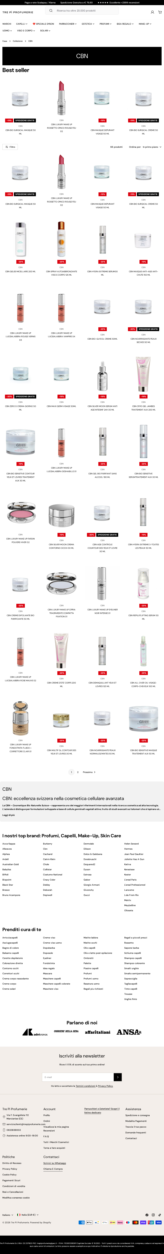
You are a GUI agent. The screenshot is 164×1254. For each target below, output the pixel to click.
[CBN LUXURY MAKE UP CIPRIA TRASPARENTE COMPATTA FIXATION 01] (61, 583)
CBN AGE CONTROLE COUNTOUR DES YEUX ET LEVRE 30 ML (102, 548)
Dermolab (89, 843)
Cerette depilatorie (12, 958)
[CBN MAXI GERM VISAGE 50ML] (61, 374)
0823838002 (14, 1130)
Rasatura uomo (91, 983)
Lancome (129, 889)
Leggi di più (8, 815)
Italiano (6, 1215)
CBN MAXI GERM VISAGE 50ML (61, 406)
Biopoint (6, 879)
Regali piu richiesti (93, 988)
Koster (127, 874)
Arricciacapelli (10, 937)
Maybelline (130, 905)
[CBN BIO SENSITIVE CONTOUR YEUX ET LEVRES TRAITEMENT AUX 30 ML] (20, 441)
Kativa (127, 864)
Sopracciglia (130, 978)
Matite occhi (90, 942)
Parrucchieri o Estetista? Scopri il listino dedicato (101, 1110)
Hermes (128, 848)
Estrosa (87, 874)
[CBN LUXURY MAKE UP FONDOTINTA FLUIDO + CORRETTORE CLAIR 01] (20, 718)
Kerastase (129, 869)
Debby (46, 884)
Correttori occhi (10, 973)
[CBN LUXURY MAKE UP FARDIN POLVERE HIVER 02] (20, 512)
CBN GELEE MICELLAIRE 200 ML (20, 271)
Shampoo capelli (133, 958)
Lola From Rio (131, 895)
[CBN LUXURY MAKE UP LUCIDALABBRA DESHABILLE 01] (61, 441)
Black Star (7, 884)
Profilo (46, 1115)
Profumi (88, 973)
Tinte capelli (130, 988)
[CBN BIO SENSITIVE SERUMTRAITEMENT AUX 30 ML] (143, 441)
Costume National (52, 874)
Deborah (47, 889)
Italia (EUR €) (28, 1214)
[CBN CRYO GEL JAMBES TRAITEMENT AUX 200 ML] (143, 374)
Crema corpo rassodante (15, 978)
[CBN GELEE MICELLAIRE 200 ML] (20, 239)
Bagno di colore (10, 947)
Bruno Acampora (11, 895)
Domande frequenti (135, 1132)
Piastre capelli (91, 968)
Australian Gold (10, 864)
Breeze (6, 889)
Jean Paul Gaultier (133, 854)
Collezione (18, 41)
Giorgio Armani (92, 884)
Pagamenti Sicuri (11, 1180)
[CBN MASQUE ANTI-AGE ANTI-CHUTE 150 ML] (143, 239)
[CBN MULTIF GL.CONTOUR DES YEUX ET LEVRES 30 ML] (61, 718)
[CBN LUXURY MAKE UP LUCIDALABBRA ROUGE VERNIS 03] (20, 307)
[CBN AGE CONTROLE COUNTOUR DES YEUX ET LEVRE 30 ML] (102, 512)
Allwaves (7, 848)
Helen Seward (131, 843)
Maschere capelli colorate (56, 983)
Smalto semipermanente (137, 973)
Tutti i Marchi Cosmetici (56, 1142)
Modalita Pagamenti (136, 1121)
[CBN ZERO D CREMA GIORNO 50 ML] (20, 374)
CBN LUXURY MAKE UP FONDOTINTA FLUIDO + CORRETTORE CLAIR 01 (20, 748)
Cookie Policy (9, 1174)
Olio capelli (89, 947)
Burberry (47, 843)
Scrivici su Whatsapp (54, 1163)
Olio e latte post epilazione (98, 953)
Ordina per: (135, 146)
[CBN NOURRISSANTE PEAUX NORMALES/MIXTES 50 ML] (102, 718)
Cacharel (47, 854)
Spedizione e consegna (137, 1115)
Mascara (47, 973)
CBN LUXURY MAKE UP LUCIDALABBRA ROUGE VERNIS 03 (20, 336)
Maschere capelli (52, 978)
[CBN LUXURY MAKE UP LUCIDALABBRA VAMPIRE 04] (61, 307)
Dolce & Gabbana (93, 854)
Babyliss (6, 869)
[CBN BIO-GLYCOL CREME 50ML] (102, 307)
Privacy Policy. (105, 1086)
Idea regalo (49, 968)
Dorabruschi (90, 859)
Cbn (45, 848)
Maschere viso (50, 988)
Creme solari (9, 988)
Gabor (87, 879)
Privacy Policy (9, 1168)
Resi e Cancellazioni (12, 1191)
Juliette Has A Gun (134, 859)
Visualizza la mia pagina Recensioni (56, 1128)
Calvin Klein (49, 859)
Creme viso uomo (52, 942)
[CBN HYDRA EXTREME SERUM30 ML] (102, 239)
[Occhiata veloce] (33, 87)
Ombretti (89, 958)
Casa (4, 41)
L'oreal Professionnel (134, 884)
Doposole (48, 953)
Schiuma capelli (132, 953)
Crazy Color (49, 879)
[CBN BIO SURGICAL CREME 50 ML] (143, 98)
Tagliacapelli (130, 983)
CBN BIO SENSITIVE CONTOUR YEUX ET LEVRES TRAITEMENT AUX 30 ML (20, 477)
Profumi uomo (91, 978)
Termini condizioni (86, 1086)
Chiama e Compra (53, 1168)
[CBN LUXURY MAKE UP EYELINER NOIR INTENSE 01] (102, 583)
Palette (87, 963)
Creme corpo (9, 983)
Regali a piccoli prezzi (135, 937)
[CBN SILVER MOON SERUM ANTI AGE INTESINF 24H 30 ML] (102, 374)
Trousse (128, 994)
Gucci (87, 895)
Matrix (127, 900)
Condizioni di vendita (13, 1186)
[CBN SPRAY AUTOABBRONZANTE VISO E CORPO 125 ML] (61, 239)
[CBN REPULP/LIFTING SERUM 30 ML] (143, 583)
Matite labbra (91, 937)
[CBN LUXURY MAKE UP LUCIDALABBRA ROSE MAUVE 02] (20, 650)
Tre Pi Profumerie (20, 1222)
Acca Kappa (8, 843)
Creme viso (49, 937)
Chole (46, 864)
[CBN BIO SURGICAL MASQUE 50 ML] (20, 98)
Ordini (46, 1121)
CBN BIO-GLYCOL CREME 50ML (102, 339)
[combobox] (82, 10)
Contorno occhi (10, 968)
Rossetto (129, 942)
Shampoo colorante (134, 963)
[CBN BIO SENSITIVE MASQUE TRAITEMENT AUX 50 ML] (143, 718)
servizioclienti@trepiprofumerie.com (26, 1124)
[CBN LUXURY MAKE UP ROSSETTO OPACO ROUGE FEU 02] (61, 98)
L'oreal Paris (130, 879)
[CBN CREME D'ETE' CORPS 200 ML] (61, 650)
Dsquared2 (89, 864)
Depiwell (47, 895)
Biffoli (5, 874)
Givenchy (89, 889)
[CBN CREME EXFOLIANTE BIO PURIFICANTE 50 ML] (20, 583)
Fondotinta (49, 963)
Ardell (5, 859)
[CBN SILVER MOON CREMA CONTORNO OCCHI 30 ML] (61, 512)
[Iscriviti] (118, 1077)
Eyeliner (47, 958)
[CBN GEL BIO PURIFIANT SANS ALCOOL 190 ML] (102, 441)
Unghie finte (130, 999)
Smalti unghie (131, 968)
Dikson (87, 848)
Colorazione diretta (12, 963)
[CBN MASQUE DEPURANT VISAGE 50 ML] (102, 98)
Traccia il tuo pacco (135, 1126)
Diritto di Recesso (11, 1163)
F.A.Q (46, 1136)
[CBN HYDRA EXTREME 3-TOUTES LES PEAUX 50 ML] (143, 512)
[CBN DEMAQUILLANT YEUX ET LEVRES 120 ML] (102, 650)
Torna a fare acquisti (54, 1147)
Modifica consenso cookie (16, 1197)
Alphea (6, 854)
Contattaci (131, 1138)
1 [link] (71, 772)
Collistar (47, 869)
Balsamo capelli (10, 953)
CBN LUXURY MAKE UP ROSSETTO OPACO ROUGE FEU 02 (61, 128)
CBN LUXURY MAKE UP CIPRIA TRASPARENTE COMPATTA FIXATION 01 (61, 613)
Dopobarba (49, 947)
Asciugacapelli (10, 942)
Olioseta (128, 910)
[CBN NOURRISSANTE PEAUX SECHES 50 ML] (143, 307)
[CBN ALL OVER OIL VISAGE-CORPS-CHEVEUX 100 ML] (143, 650)
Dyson (87, 869)
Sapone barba (131, 947)
